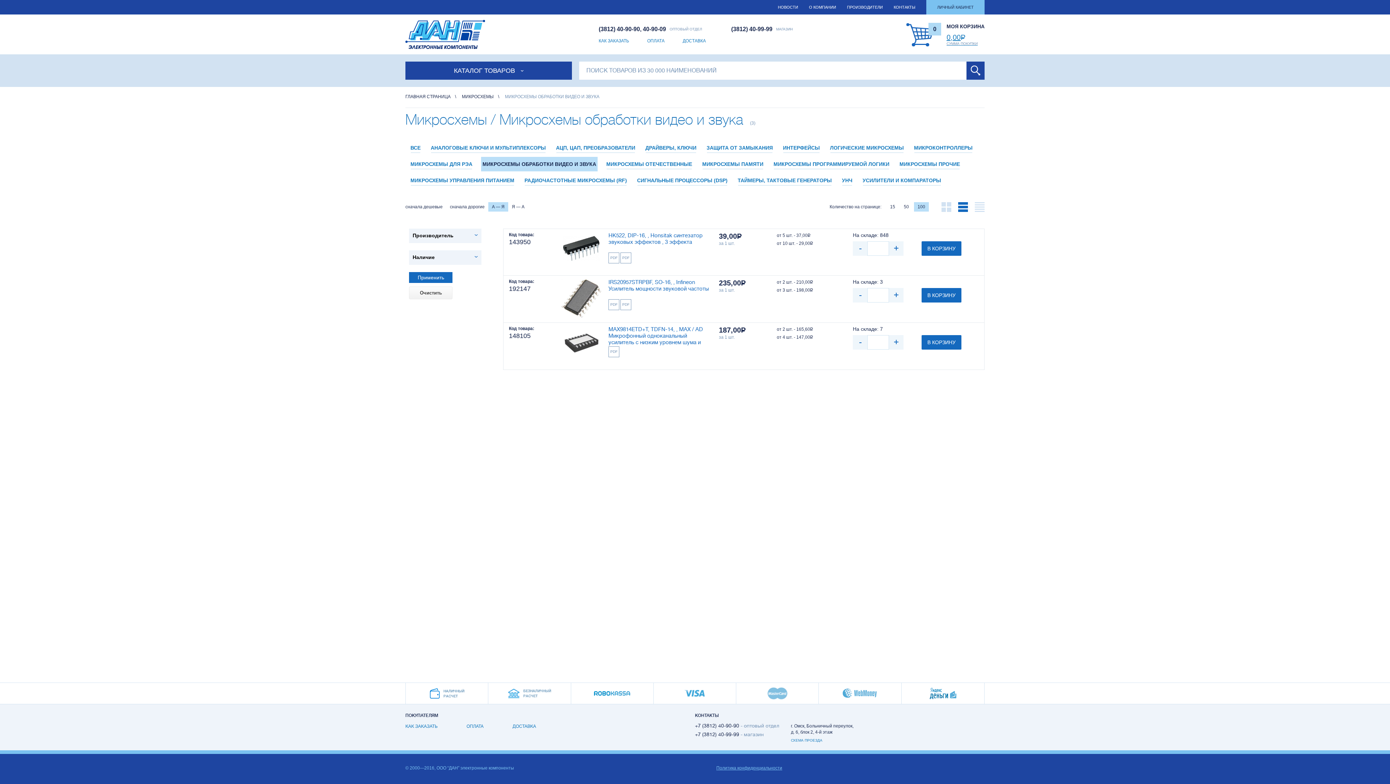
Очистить (431, 293)
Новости (788, 7)
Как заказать (614, 41)
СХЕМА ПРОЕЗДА (806, 740)
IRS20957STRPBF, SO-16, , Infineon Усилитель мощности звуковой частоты (658, 285)
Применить (431, 277)
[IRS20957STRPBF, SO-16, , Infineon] (581, 299)
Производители (865, 7)
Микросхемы (478, 96)
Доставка (694, 41)
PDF (614, 258)
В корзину (941, 248)
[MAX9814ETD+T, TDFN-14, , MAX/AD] (581, 346)
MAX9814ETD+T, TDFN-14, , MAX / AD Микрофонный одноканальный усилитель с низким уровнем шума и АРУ (655, 336)
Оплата (656, 41)
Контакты (904, 7)
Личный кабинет (955, 7)
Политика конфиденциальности (749, 768)
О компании (822, 7)
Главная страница (428, 96)
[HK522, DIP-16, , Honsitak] (581, 252)
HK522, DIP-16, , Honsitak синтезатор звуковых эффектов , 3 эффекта (655, 239)
